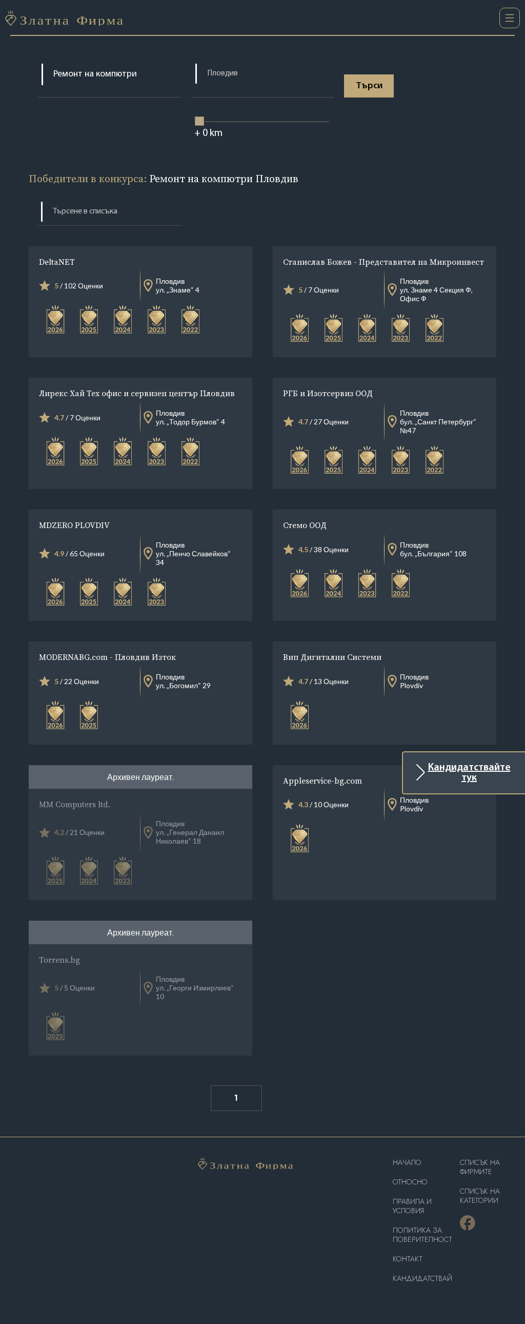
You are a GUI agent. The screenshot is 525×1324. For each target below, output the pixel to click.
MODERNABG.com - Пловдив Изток (107, 657)
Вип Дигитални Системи (332, 657)
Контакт (407, 1259)
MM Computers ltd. (74, 804)
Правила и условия (412, 1206)
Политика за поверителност (422, 1234)
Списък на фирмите (480, 1167)
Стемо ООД (305, 525)
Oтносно (410, 1182)
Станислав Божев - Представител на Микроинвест (383, 261)
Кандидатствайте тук (469, 773)
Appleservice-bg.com (322, 780)
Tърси (369, 86)
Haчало (407, 1162)
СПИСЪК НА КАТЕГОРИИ (480, 1195)
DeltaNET (57, 261)
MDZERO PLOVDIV (74, 525)
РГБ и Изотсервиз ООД (328, 393)
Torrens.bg (59, 959)
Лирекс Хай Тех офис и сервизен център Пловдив (137, 393)
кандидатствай (422, 1278)
